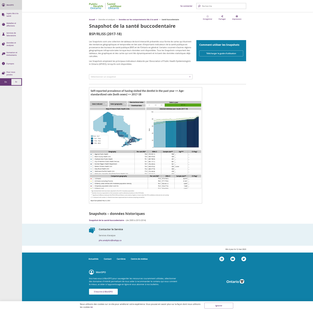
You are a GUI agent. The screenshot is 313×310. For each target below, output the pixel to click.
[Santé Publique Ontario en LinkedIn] (221, 259)
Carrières (121, 259)
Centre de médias (139, 259)
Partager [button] (222, 19)
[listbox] (140, 76)
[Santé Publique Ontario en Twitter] (243, 259)
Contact (108, 259)
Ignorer (218, 305)
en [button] (6, 82)
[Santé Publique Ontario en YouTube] (232, 259)
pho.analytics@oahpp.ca (110, 240)
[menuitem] (11, 5)
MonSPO (101, 272)
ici (91, 307)
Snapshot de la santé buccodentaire (132, 26)
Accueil (92, 19)
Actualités (93, 259)
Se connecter (186, 6)
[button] (199, 6)
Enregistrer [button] (207, 19)
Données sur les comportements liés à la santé (138, 19)
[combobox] (221, 6)
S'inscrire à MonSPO (103, 291)
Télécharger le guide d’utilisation (221, 53)
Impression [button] (236, 19)
